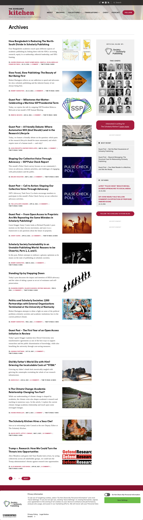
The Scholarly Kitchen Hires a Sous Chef (30, 421)
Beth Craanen (23, 204)
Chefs (105, 12)
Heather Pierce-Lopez (29, 148)
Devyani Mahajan (44, 288)
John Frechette (16, 148)
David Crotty (15, 433)
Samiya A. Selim (45, 62)
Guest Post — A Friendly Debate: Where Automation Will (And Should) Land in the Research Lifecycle (32, 130)
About (50, 12)
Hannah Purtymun (17, 351)
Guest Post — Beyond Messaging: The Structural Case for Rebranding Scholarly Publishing (113, 159)
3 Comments (40, 263)
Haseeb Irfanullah (17, 62)
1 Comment (34, 64)
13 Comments (47, 433)
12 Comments (34, 380)
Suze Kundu (26, 466)
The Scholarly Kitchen (21, 11)
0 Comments (43, 204)
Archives (60, 12)
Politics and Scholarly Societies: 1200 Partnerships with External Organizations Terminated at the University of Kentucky (31, 303)
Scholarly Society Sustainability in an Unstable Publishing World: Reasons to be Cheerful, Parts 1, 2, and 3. (32, 247)
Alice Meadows (16, 466)
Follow (128, 12)
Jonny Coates (15, 236)
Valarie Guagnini (30, 288)
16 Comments (36, 236)
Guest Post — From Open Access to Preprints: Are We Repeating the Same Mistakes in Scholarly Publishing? (33, 217)
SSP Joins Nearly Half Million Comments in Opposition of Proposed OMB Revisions (115, 199)
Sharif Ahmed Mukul (32, 62)
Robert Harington (17, 91)
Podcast (116, 12)
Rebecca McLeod (16, 115)
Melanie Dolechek (17, 177)
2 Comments (39, 91)
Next (26, 478)
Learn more (124, 126)
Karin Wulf (15, 380)
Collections (74, 12)
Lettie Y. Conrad (26, 433)
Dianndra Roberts (17, 288)
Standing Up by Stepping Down (26, 273)
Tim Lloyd (14, 204)
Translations (91, 12)
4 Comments (38, 322)
